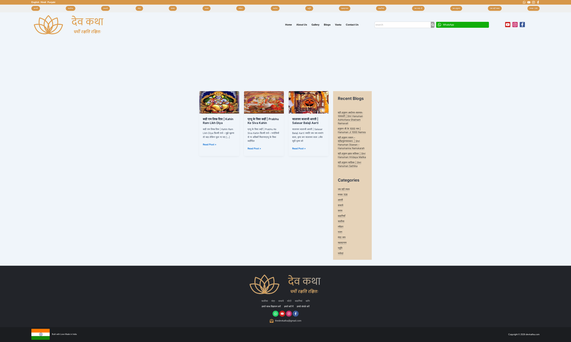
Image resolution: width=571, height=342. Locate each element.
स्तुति (340, 247)
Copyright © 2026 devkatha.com (524, 334)
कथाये (340, 205)
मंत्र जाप (342, 237)
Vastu (338, 24)
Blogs (327, 24)
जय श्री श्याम (344, 189)
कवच (340, 210)
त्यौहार (340, 226)
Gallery (315, 24)
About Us (301, 24)
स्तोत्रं (340, 253)
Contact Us (352, 24)
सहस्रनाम (342, 242)
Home (288, 24)
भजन (340, 231)
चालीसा (341, 221)
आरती (340, 199)
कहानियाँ (341, 215)
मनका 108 (343, 194)
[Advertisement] (285, 59)
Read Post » (209, 144)
